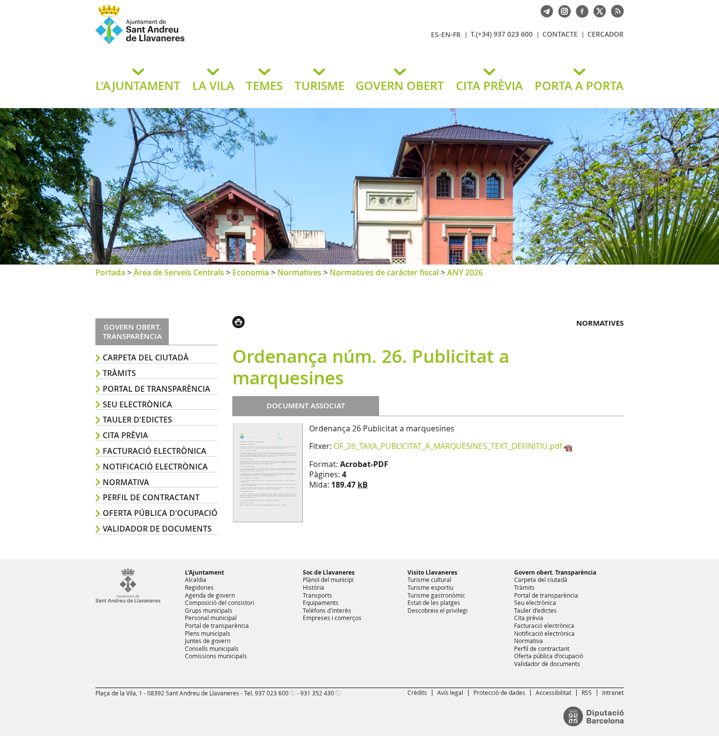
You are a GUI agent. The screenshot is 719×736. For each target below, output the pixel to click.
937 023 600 (272, 693)
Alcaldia (195, 579)
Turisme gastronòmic (436, 595)
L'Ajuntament (204, 572)
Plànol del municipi (328, 579)
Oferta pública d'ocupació (160, 513)
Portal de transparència (156, 388)
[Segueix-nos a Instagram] (562, 10)
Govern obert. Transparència (555, 572)
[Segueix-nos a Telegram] (544, 10)
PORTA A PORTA (579, 85)
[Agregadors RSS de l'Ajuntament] (615, 10)
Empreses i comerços (332, 618)
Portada (110, 272)
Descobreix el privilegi (437, 610)
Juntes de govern (207, 641)
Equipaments (320, 602)
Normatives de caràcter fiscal (384, 272)
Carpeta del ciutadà (146, 357)
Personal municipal (211, 618)
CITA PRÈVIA (489, 85)
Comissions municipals (216, 656)
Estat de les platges (433, 602)
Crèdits (417, 692)
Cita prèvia (125, 435)
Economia (250, 272)
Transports (317, 595)
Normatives (299, 272)
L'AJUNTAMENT (137, 85)
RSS (587, 692)
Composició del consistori (219, 602)
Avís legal (450, 692)
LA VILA (213, 85)
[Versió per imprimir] (240, 320)
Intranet (613, 692)
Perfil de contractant (151, 497)
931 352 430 (317, 693)
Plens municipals (207, 633)
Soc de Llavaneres (329, 572)
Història (313, 587)
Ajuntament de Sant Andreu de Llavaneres (210, 43)
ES (435, 34)
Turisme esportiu (430, 587)
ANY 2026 (465, 272)
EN (445, 34)
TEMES (264, 85)
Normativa (126, 482)
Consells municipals (212, 648)
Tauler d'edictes (137, 419)
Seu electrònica (137, 404)
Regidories (199, 587)
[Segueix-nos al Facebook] (579, 10)
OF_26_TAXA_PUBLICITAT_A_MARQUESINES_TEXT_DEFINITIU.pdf (448, 446)
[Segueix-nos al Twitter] (597, 10)
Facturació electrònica (154, 451)
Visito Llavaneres (432, 572)
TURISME (319, 85)
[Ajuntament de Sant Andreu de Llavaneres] (127, 600)
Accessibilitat (553, 692)
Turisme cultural (429, 579)
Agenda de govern (210, 595)
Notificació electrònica (155, 466)
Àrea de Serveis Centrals (179, 272)
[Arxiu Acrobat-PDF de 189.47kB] (268, 472)
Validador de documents (157, 528)
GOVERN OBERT (400, 85)
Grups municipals (208, 610)
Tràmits (119, 373)
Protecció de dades (499, 692)
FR (457, 34)
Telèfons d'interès (327, 610)
